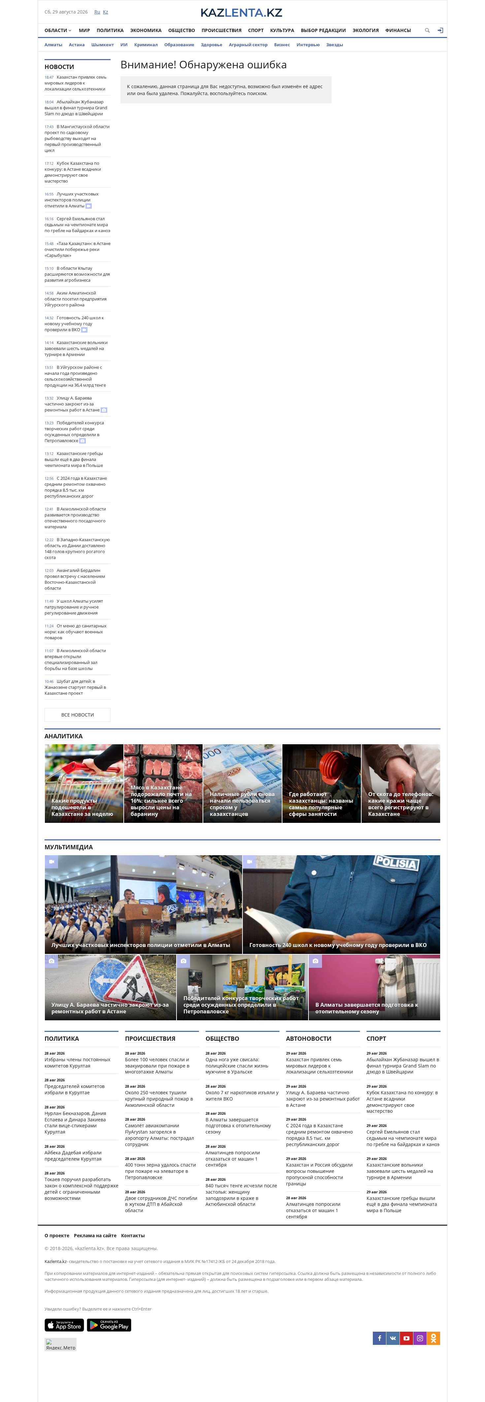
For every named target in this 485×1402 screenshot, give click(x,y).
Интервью (308, 45)
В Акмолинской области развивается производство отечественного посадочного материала (75, 518)
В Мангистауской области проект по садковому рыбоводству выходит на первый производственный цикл (77, 138)
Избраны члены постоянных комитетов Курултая (77, 1062)
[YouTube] (406, 1338)
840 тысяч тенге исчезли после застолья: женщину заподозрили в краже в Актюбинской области (241, 1194)
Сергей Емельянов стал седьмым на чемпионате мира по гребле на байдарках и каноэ (77, 224)
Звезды (334, 45)
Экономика (146, 30)
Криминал (146, 45)
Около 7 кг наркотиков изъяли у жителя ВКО (242, 1095)
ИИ (124, 45)
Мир (84, 30)
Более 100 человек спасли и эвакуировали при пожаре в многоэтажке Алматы (157, 1065)
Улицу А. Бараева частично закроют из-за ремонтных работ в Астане (73, 404)
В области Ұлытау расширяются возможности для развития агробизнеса (77, 274)
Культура (282, 30)
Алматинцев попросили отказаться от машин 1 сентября (233, 1158)
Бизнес (282, 45)
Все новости (77, 715)
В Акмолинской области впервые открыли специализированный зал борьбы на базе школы (75, 659)
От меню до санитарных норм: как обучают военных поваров (76, 632)
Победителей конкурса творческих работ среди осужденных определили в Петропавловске (74, 431)
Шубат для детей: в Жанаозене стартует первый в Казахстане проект (75, 687)
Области (56, 30)
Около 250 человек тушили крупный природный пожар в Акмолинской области (159, 1098)
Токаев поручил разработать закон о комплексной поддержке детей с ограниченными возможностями (81, 1188)
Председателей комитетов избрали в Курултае (75, 1089)
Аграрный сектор (248, 45)
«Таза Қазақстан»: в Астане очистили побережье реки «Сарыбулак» (78, 249)
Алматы (53, 45)
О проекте (57, 1235)
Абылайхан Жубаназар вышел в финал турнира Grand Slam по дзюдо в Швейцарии (76, 108)
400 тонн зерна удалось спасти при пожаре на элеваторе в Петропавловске (160, 1171)
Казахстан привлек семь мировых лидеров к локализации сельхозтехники (76, 83)
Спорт (256, 30)
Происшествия (222, 30)
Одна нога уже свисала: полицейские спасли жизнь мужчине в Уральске (237, 1065)
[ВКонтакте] (393, 1338)
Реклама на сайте (95, 1235)
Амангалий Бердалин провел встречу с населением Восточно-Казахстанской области (75, 579)
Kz (105, 12)
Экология (366, 30)
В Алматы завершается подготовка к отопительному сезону (238, 1125)
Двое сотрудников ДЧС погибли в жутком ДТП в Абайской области (161, 1204)
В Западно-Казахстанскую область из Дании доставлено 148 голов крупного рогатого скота (77, 548)
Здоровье (211, 45)
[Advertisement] (390, 158)
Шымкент (102, 45)
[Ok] (433, 1338)
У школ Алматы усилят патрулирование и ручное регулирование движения (74, 607)
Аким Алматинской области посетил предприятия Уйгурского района (76, 299)
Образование (179, 45)
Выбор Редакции (323, 30)
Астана (77, 45)
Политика (110, 30)
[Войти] (440, 30)
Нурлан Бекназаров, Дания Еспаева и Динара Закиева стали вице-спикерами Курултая (75, 1122)
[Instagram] (420, 1338)
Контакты (133, 1235)
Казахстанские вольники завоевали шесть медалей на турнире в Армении (76, 348)
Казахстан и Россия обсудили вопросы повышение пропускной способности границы (319, 1174)
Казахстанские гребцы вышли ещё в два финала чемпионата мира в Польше (74, 459)
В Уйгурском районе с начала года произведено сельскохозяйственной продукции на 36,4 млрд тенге (75, 376)
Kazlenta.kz (56, 1261)
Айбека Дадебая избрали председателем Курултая (73, 1155)
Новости (59, 67)
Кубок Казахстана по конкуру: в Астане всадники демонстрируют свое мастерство (73, 172)
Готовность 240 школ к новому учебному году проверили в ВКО (74, 324)
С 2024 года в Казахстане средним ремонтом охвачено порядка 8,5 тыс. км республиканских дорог (76, 487)
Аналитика (63, 736)
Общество (181, 30)
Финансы (398, 30)
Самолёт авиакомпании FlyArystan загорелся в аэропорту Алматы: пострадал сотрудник (159, 1134)
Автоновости (309, 1038)
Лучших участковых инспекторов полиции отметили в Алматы (72, 200)
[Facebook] (379, 1338)
